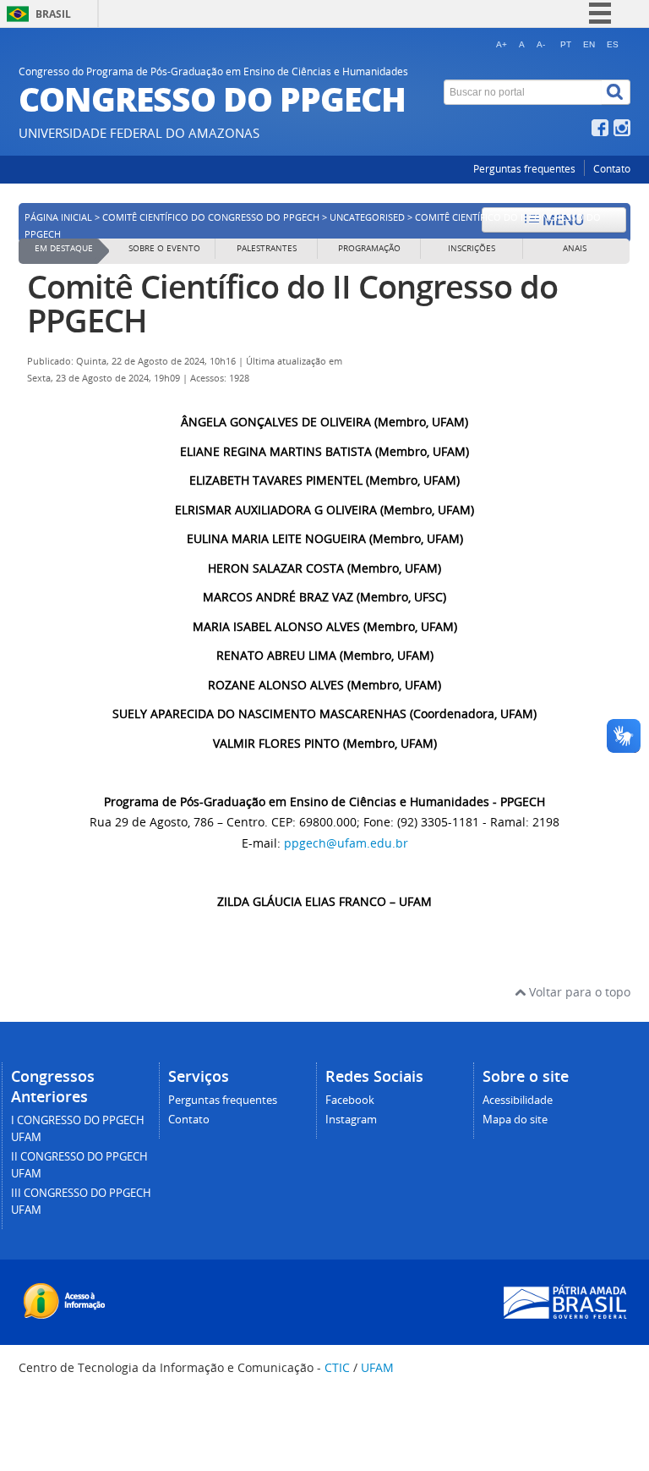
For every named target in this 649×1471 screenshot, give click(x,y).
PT (565, 44)
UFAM (377, 1367)
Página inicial (58, 217)
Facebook (349, 1100)
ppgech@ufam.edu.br (346, 843)
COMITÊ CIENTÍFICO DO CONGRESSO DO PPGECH (210, 217)
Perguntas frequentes (524, 169)
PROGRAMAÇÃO (369, 248)
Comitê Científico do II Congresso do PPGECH (292, 303)
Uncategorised (367, 217)
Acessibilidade (518, 1100)
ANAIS (574, 248)
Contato (611, 169)
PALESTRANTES (267, 248)
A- (541, 44)
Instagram (351, 1119)
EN (589, 44)
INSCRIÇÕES (471, 248)
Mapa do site (515, 1119)
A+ (501, 44)
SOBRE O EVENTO (164, 248)
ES (613, 44)
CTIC (337, 1367)
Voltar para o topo (578, 992)
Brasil (53, 14)
